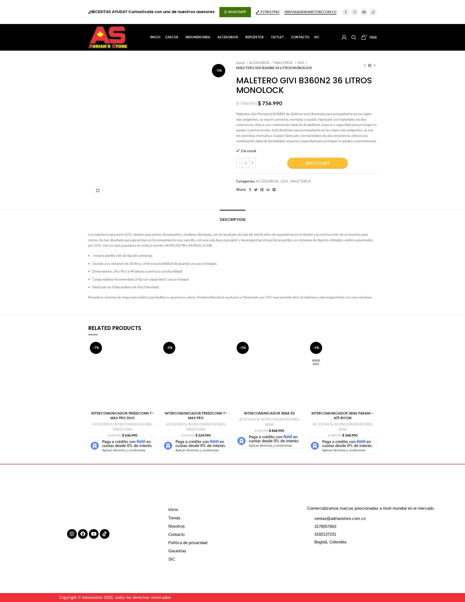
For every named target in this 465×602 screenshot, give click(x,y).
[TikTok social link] (373, 12)
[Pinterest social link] (262, 190)
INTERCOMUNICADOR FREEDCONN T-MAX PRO (196, 416)
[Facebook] (83, 534)
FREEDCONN (122, 429)
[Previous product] (364, 65)
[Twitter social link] (256, 190)
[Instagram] (72, 534)
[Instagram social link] (354, 12)
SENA (269, 424)
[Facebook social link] (345, 12)
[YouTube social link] (364, 12)
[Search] (354, 37)
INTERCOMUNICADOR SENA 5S (269, 413)
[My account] (344, 37)
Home (240, 63)
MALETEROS (284, 63)
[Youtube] (94, 534)
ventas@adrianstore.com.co (310, 12)
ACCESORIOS (259, 63)
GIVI (301, 63)
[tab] (232, 217)
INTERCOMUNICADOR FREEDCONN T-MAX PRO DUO (122, 416)
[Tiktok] (104, 534)
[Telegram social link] (274, 190)
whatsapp (237, 12)
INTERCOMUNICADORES (133, 424)
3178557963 (269, 12)
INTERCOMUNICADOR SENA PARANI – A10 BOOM (342, 416)
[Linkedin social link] (268, 190)
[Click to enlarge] (98, 190)
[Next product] (374, 65)
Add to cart (317, 163)
